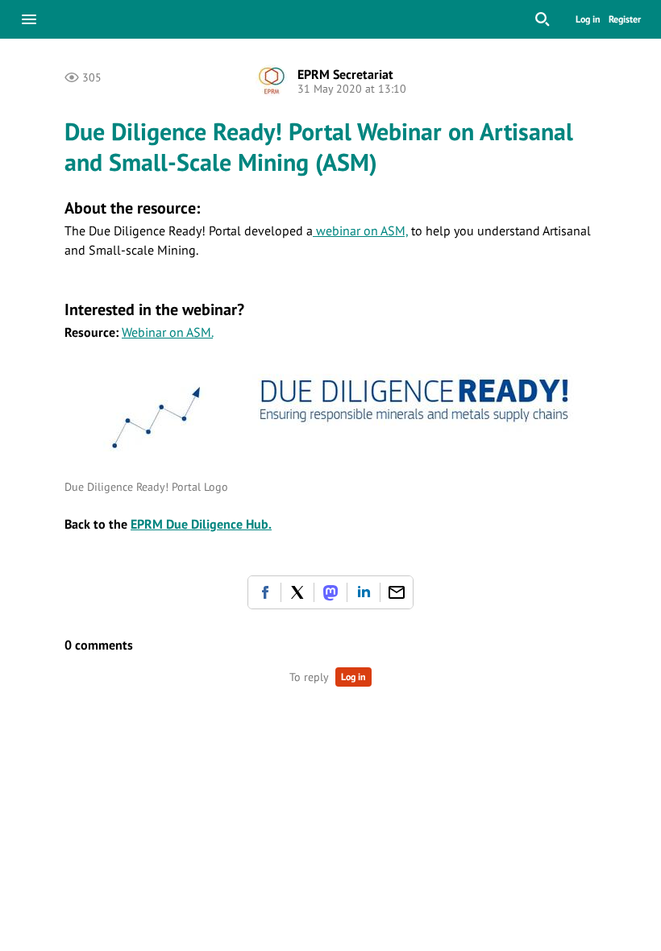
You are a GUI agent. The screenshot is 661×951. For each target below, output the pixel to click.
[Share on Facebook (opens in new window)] (264, 592)
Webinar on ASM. (167, 332)
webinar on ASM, (360, 230)
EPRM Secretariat (345, 74)
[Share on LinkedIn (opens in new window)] (363, 592)
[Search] (542, 19)
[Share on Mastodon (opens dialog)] (330, 592)
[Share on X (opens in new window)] (297, 592)
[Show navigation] (29, 19)
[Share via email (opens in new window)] (396, 592)
